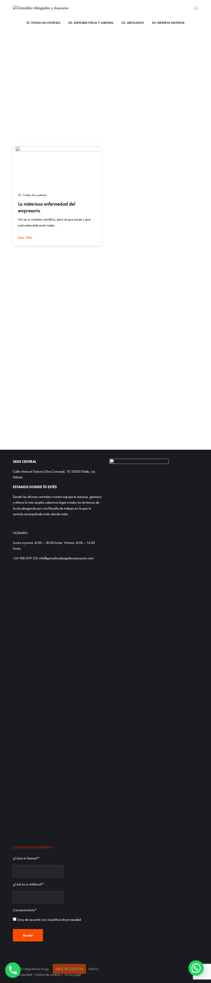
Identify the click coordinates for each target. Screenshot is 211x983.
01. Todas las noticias (43, 23)
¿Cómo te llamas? (26, 858)
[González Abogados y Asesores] (41, 8)
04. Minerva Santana (168, 23)
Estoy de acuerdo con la (49, 919)
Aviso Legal (73, 974)
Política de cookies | (49, 974)
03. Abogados (133, 23)
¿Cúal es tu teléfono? (28, 884)
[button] (196, 968)
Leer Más (25, 237)
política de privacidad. (66, 919)
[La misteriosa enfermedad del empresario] (57, 167)
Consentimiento (25, 910)
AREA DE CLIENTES (69, 968)
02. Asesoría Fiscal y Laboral (90, 23)
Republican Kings (37, 968)
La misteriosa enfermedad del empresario (46, 207)
